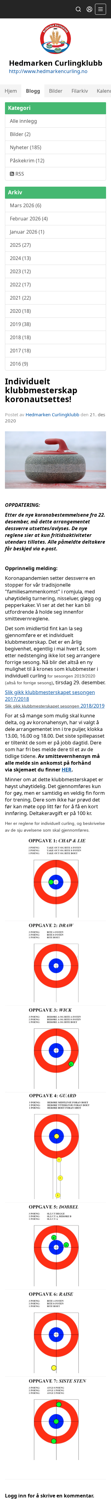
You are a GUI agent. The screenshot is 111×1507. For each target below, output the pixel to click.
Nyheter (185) (25, 147)
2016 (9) (19, 363)
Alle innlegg (23, 121)
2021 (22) (20, 297)
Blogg (33, 90)
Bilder (56, 90)
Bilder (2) (20, 134)
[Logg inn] (89, 9)
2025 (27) (20, 245)
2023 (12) (20, 271)
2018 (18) (20, 337)
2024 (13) (20, 258)
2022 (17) (20, 284)
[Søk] (78, 9)
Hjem (11, 90)
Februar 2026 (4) (29, 218)
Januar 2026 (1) (27, 231)
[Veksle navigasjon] (100, 9)
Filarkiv (80, 90)
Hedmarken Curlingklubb (52, 414)
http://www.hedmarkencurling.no (48, 71)
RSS (19, 173)
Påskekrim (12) (27, 160)
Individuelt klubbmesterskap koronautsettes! (41, 390)
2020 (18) (20, 311)
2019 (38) (20, 324)
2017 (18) (20, 350)
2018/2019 (55, 705)
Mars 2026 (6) (25, 205)
